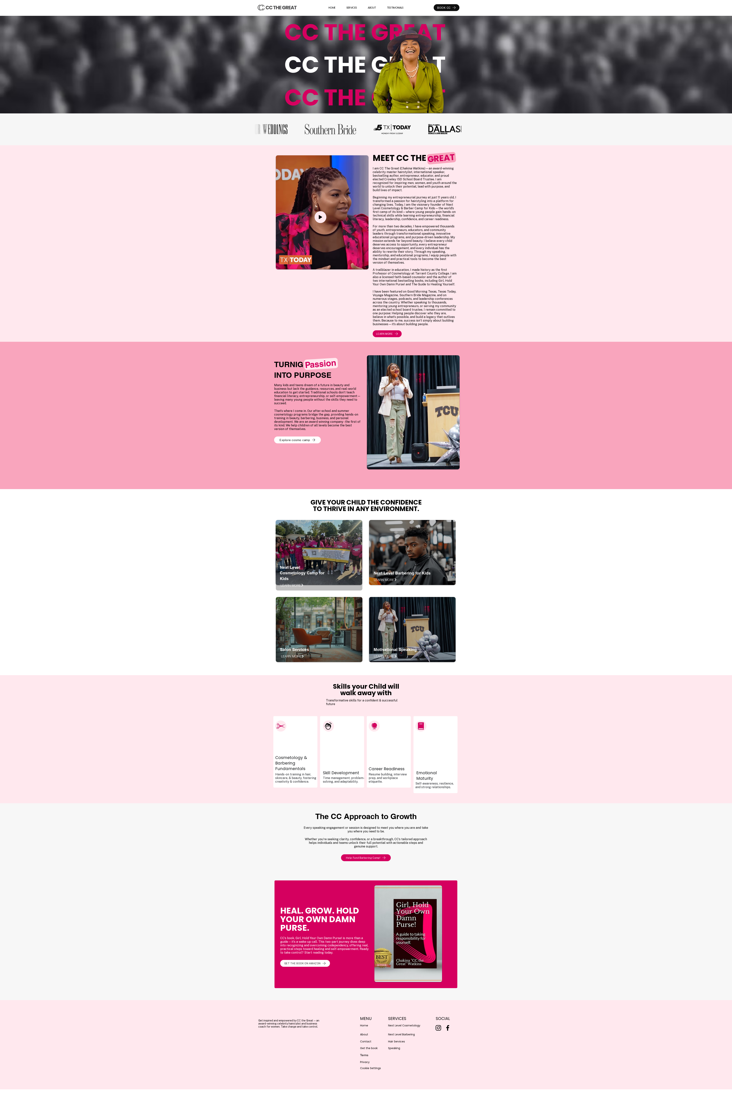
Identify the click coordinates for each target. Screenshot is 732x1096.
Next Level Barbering (401, 1034)
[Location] (320, 217)
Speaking (394, 1048)
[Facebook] (447, 1028)
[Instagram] (438, 1028)
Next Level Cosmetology (404, 1025)
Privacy (365, 1062)
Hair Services (396, 1041)
